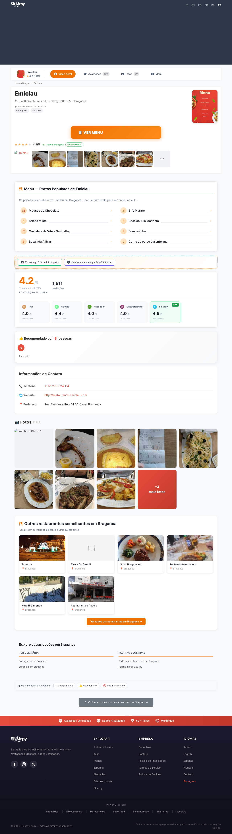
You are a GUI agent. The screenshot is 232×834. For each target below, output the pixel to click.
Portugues (189, 781)
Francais (188, 767)
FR (206, 5)
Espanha (99, 767)
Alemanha (99, 774)
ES (199, 5)
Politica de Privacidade (152, 760)
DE (212, 5)
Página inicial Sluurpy (130, 666)
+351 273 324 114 (56, 386)
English (187, 753)
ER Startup (162, 811)
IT (187, 5)
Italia (96, 753)
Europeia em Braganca (31, 666)
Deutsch (188, 774)
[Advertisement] (116, 35)
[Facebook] (14, 764)
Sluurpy (98, 788)
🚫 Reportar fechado (114, 685)
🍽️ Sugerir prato (64, 685)
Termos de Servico (149, 767)
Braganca (27, 83)
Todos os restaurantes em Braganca (139, 661)
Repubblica (52, 811)
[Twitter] (33, 764)
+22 (162, 158)
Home (17, 83)
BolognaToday (141, 811)
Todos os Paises (103, 747)
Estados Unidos (103, 781)
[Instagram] (24, 764)
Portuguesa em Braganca (33, 661)
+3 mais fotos (157, 489)
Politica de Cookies (149, 774)
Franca (98, 760)
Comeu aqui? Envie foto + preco (42, 262)
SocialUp (181, 811)
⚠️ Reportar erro (88, 685)
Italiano (187, 747)
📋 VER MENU (90, 132)
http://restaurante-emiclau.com (65, 395)
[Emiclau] (22, 159)
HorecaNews (97, 811)
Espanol (188, 760)
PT (219, 5)
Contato (143, 753)
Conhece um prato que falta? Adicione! (92, 262)
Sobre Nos (144, 747)
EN (193, 5)
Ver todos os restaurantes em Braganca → (116, 621)
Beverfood (119, 811)
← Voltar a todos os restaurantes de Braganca (116, 702)
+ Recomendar (74, 144)
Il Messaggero (74, 811)
